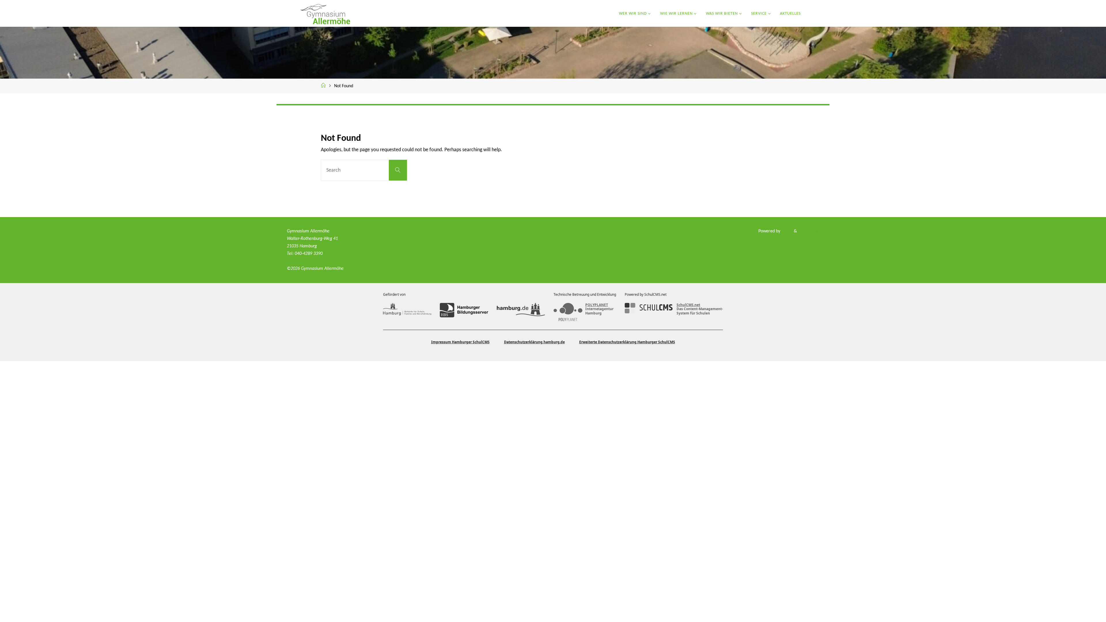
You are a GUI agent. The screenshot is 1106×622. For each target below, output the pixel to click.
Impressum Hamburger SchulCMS (460, 342)
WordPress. (808, 231)
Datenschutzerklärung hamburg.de (534, 342)
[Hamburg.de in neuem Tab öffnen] (521, 310)
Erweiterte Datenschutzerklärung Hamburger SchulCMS (627, 342)
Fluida (786, 231)
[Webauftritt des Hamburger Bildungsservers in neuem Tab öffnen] (464, 310)
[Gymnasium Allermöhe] (324, 13)
